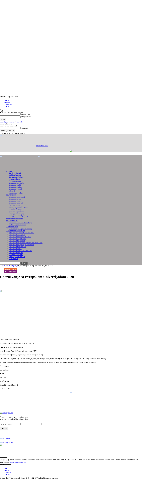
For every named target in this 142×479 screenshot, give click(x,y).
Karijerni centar (14, 205)
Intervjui (12, 191)
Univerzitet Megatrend (17, 241)
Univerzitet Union (15, 249)
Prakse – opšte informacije (18, 225)
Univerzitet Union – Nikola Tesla (20, 251)
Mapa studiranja (14, 179)
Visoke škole (13, 259)
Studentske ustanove (16, 199)
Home (6, 100)
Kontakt (7, 106)
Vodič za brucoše (15, 175)
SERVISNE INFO (11, 195)
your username (26, 114)
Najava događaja (12, 266)
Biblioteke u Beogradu (17, 215)
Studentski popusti (15, 189)
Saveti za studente (15, 173)
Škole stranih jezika (16, 177)
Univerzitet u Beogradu (17, 235)
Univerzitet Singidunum (17, 239)
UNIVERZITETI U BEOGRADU (15, 231)
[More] (35, 283)
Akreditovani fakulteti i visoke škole (21, 233)
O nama (7, 102)
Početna (3, 266)
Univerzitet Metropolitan (17, 247)
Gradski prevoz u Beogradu (18, 207)
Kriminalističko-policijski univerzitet (21, 245)
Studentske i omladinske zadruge (20, 223)
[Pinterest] (19, 283)
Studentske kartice (15, 187)
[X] (11, 283)
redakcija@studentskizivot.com (18, 462)
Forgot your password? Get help (11, 122)
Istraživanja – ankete (16, 193)
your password (26, 116)
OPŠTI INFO (9, 171)
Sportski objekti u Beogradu (19, 217)
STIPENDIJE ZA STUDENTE (14, 219)
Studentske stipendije (16, 183)
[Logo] (19, 167)
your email (24, 128)
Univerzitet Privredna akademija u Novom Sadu (25, 243)
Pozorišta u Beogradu (16, 213)
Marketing (8, 104)
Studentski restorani (16, 203)
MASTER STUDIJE (12, 227)
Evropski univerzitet (16, 255)
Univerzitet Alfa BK (16, 253)
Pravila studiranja (15, 181)
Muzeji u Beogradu (15, 209)
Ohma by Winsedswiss (17, 257)
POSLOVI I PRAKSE (12, 221)
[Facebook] (3, 283)
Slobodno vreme (10, 271)
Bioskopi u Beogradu (16, 211)
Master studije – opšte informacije (20, 229)
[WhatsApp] (27, 283)
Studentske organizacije (17, 197)
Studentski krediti (15, 185)
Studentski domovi (15, 201)
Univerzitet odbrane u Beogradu (20, 237)
